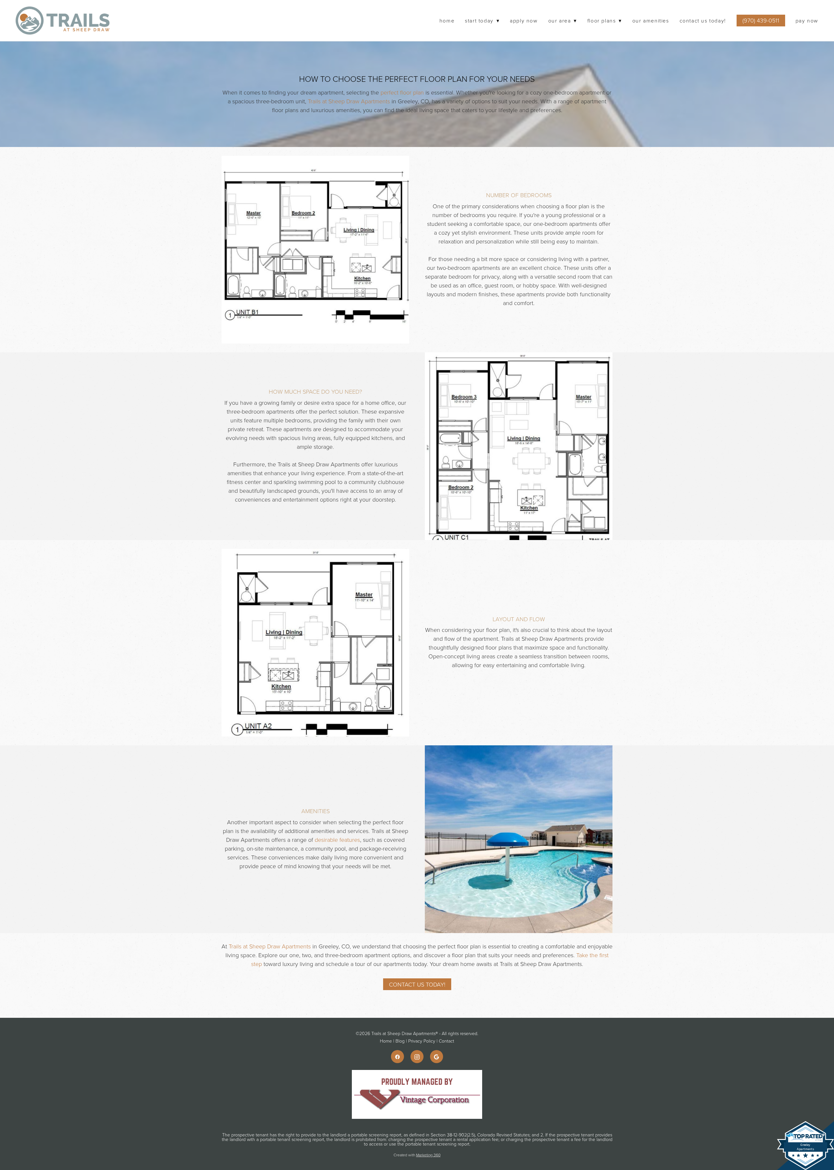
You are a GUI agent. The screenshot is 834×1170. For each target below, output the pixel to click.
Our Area (562, 20)
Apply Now (524, 20)
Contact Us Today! (703, 20)
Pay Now (807, 20)
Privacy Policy (421, 1041)
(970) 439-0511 (760, 20)
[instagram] (417, 1056)
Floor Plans (604, 20)
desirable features (337, 839)
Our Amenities (650, 20)
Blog (400, 1041)
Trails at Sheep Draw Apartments (349, 101)
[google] (436, 1056)
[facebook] (397, 1056)
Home (446, 20)
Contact (446, 1041)
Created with (417, 1155)
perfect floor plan (402, 92)
